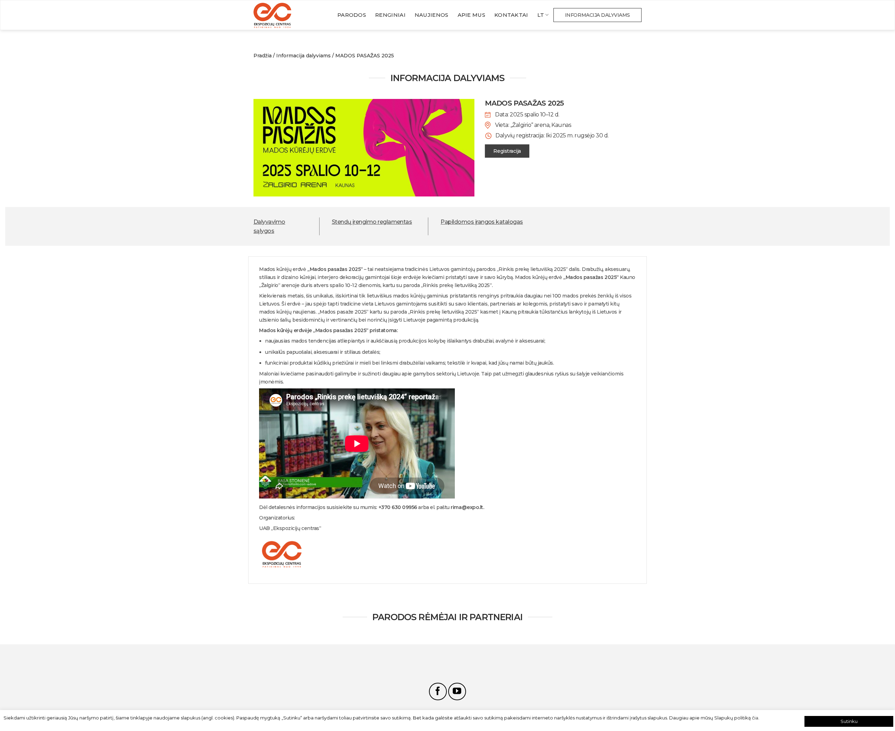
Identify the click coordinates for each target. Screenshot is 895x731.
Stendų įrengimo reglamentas (372, 221)
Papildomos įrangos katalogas (482, 221)
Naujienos (432, 15)
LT (540, 15)
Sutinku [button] (849, 721)
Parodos (351, 15)
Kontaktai (511, 15)
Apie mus (471, 15)
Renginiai (390, 15)
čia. (755, 718)
